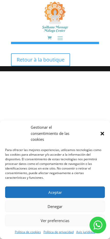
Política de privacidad (58, 232)
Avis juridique (85, 232)
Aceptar (55, 192)
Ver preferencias (55, 220)
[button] (102, 133)
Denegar (55, 206)
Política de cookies (28, 232)
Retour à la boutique (40, 59)
